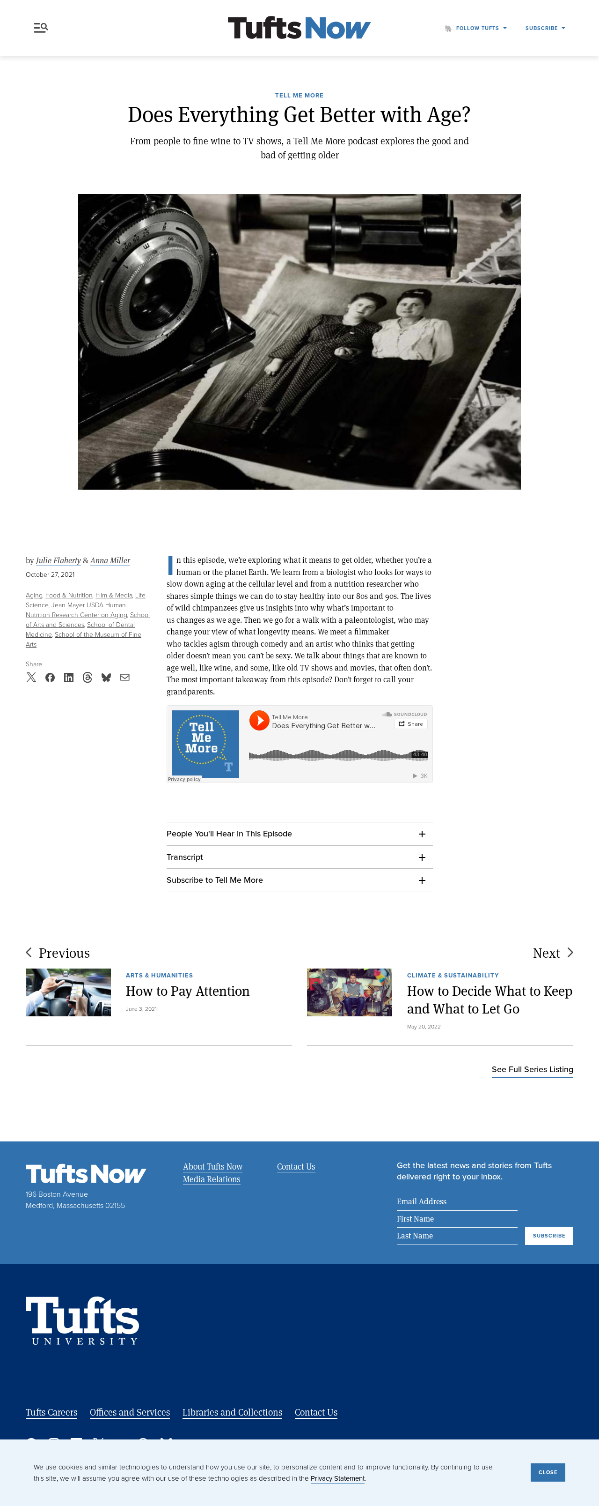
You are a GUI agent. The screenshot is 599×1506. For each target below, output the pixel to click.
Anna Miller (110, 560)
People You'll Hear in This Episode (229, 834)
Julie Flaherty (58, 560)
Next (546, 952)
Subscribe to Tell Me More (215, 880)
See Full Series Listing (532, 1069)
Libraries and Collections (232, 1412)
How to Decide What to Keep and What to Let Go (489, 999)
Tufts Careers (51, 1412)
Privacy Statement (338, 1478)
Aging (34, 595)
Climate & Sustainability (453, 975)
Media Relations (212, 1179)
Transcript (185, 857)
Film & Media (113, 595)
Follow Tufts (477, 28)
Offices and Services (130, 1412)
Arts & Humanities (159, 975)
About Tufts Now (212, 1166)
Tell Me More (299, 96)
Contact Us (296, 1166)
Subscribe (542, 28)
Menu (43, 28)
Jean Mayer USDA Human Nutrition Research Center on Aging (76, 610)
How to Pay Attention (188, 990)
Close (548, 1472)
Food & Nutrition (69, 595)
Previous (64, 952)
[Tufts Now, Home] (299, 28)
